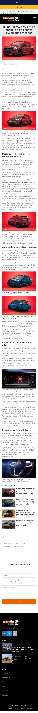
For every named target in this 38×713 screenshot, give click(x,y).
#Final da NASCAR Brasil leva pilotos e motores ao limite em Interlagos (18, 12)
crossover (17, 543)
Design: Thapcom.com (27, 708)
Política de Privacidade (13, 708)
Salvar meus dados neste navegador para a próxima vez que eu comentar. (19, 582)
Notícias (4, 682)
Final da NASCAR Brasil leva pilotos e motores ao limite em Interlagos (22, 649)
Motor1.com (23, 182)
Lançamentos (6, 677)
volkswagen (7, 546)
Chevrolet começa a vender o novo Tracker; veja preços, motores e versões (26, 502)
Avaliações (5, 673)
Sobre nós (5, 695)
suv (24, 543)
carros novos (7, 543)
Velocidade (5, 690)
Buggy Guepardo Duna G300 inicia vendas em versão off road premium (23, 661)
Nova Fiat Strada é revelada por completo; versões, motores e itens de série (25, 491)
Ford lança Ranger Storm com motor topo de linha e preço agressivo (25, 523)
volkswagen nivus (18, 546)
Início (3, 686)
